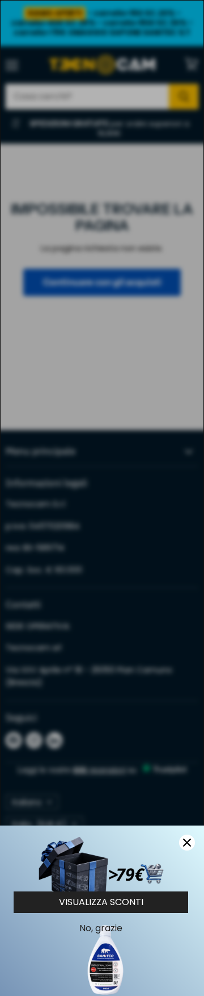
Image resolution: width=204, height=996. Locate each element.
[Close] (187, 843)
